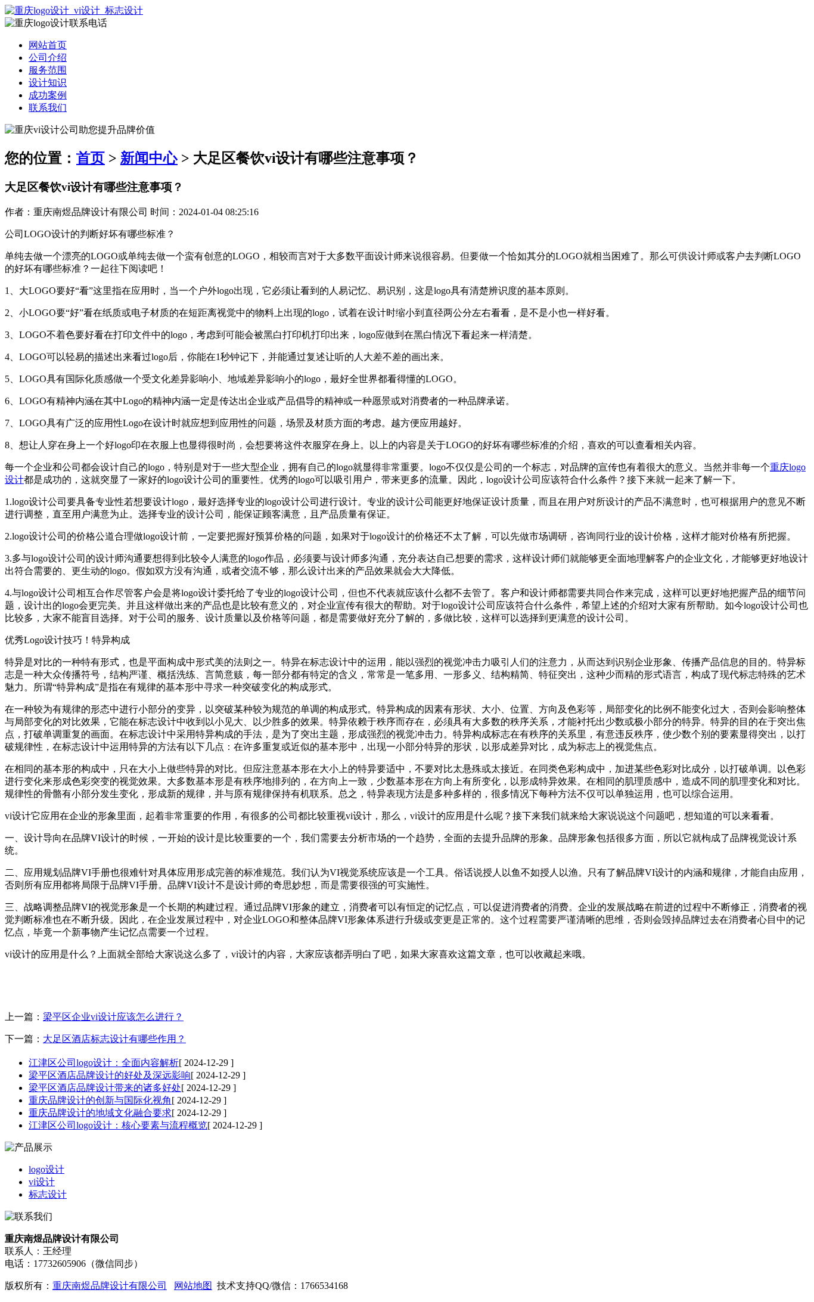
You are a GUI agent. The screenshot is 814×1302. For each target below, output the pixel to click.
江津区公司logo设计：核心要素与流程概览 (118, 1125)
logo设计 (46, 1169)
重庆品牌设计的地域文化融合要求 (100, 1113)
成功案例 (48, 95)
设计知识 (48, 83)
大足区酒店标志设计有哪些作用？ (114, 1039)
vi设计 (42, 1182)
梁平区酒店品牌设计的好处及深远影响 (110, 1075)
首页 (90, 158)
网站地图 (193, 1286)
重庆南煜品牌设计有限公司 (109, 1286)
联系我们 (48, 108)
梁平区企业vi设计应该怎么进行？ (113, 1017)
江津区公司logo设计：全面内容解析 (104, 1063)
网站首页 (48, 45)
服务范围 (48, 70)
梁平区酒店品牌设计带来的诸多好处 (105, 1088)
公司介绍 (48, 57)
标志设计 (48, 1194)
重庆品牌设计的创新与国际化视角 (100, 1100)
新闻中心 (149, 158)
